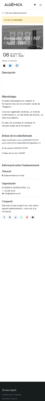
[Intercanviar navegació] (40, 4)
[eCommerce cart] (34, 4)
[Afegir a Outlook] (10, 65)
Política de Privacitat (11, 394)
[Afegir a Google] (17, 65)
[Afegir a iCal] (4, 65)
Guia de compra (9, 398)
